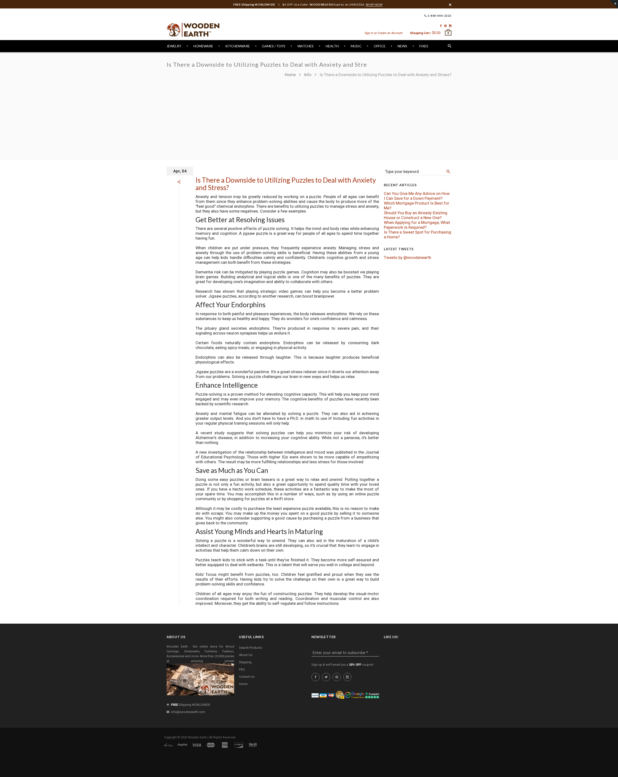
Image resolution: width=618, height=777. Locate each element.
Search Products (250, 647)
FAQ (242, 669)
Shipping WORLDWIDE (190, 704)
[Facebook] (441, 26)
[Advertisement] (368, 116)
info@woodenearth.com (188, 712)
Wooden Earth (197, 737)
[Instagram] (450, 26)
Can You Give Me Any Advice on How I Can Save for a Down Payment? (417, 196)
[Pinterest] (445, 26)
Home (291, 74)
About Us (245, 655)
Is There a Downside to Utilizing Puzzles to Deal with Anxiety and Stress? (286, 184)
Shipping (245, 662)
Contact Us (246, 676)
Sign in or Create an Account (384, 33)
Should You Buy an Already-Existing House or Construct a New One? (415, 215)
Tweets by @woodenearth (407, 257)
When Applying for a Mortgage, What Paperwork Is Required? (417, 225)
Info (307, 74)
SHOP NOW (374, 4)
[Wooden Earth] (193, 30)
